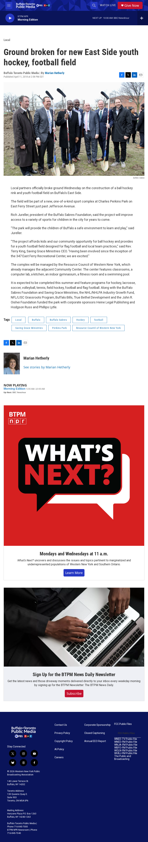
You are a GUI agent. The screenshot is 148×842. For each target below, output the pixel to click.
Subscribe (74, 693)
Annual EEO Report (95, 741)
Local (7, 40)
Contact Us (61, 725)
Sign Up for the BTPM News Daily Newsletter (74, 674)
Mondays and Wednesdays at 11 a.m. (74, 553)
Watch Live (108, 5)
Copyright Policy (64, 741)
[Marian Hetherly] (12, 363)
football (98, 319)
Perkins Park (59, 328)
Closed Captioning (94, 733)
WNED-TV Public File (125, 739)
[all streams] (142, 18)
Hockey (80, 319)
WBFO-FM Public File (125, 747)
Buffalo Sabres (58, 319)
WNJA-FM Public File (125, 744)
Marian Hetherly (54, 73)
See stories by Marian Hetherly (46, 367)
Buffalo (36, 319)
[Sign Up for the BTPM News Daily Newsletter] (74, 627)
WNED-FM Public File (125, 742)
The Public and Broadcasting (122, 757)
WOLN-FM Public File (125, 750)
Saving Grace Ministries (29, 328)
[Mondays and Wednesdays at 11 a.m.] (74, 475)
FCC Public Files (123, 724)
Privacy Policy (62, 733)
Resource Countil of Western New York (98, 328)
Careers (59, 757)
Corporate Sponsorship (97, 725)
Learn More (74, 573)
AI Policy (59, 749)
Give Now (131, 5)
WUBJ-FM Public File (125, 753)
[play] (10, 18)
